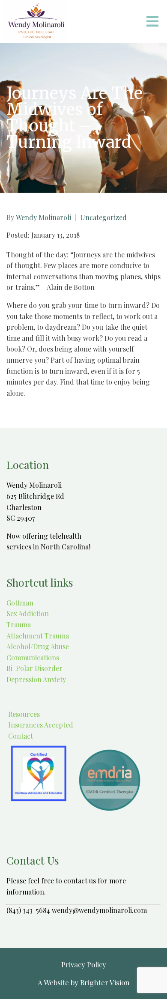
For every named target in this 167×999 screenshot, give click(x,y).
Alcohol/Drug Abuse (37, 646)
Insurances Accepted (39, 724)
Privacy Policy (83, 964)
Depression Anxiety (36, 679)
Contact (19, 735)
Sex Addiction (27, 613)
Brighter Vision (105, 982)
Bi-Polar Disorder (34, 668)
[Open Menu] (152, 21)
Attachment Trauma (37, 635)
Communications (32, 657)
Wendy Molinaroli (43, 217)
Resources (23, 714)
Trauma (18, 624)
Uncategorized (103, 217)
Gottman (19, 602)
